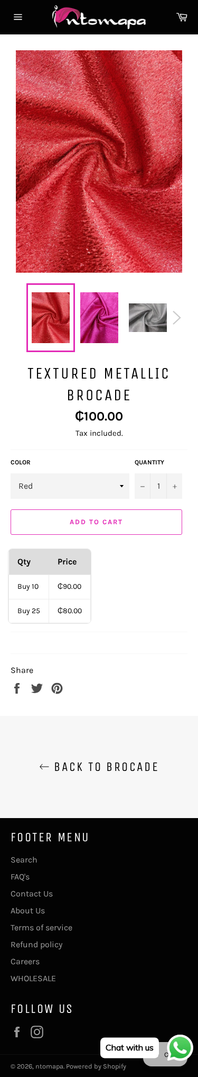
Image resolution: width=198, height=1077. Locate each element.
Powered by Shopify (96, 1066)
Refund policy (36, 944)
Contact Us (32, 893)
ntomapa (49, 1066)
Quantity (149, 462)
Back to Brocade (104, 766)
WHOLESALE (33, 978)
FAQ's (20, 877)
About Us (28, 910)
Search (24, 860)
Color (21, 462)
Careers (25, 961)
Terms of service (41, 927)
